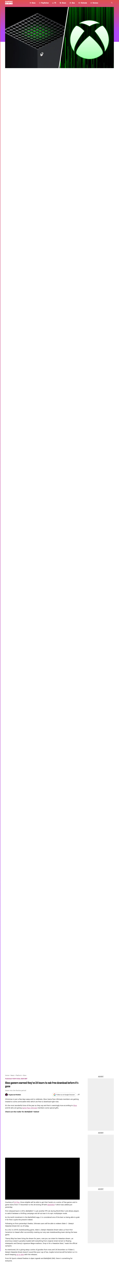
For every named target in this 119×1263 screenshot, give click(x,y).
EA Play (16, 1202)
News (12, 1075)
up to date (20, 1254)
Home (7, 1075)
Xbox (24, 1075)
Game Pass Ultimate (29, 1108)
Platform (19, 1075)
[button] (79, 1095)
